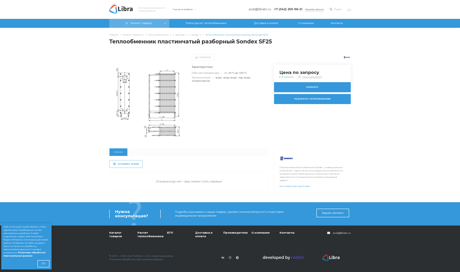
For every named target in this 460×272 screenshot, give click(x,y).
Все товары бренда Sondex (295, 186)
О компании (260, 232)
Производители (235, 232)
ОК (43, 263)
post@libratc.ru (342, 232)
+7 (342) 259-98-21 (288, 9)
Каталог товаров (115, 234)
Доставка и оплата (204, 234)
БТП (170, 232)
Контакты (287, 232)
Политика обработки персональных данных (136, 259)
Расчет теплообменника (150, 234)
